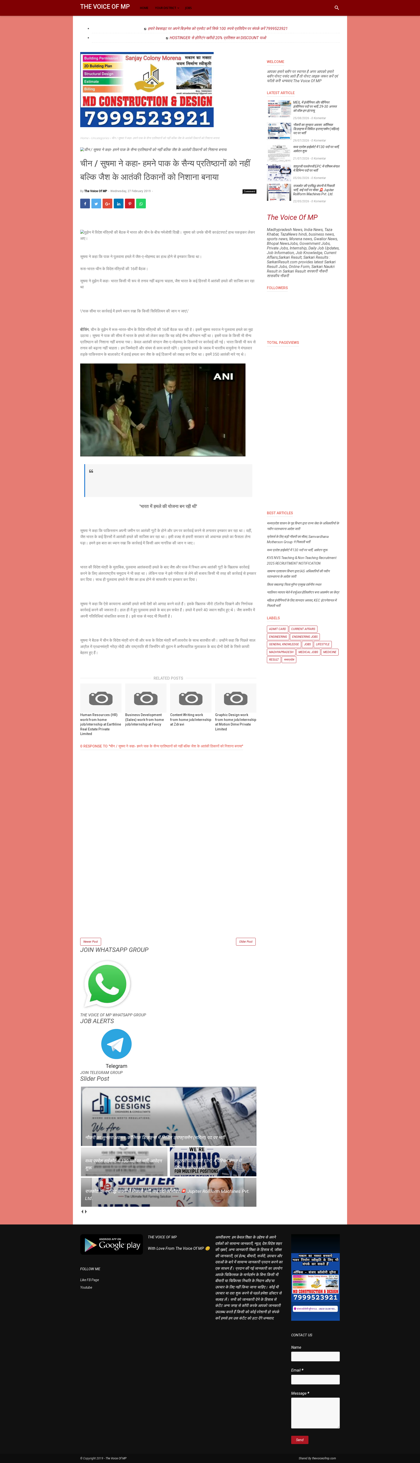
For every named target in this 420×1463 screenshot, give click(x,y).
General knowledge (284, 644)
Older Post (246, 941)
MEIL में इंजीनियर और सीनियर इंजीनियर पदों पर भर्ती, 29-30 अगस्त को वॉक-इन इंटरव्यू (315, 106)
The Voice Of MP (105, 6)
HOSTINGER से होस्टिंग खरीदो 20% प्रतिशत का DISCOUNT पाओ (218, 37)
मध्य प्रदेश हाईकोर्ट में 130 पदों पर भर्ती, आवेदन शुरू (316, 149)
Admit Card (277, 629)
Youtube (86, 1287)
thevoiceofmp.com (324, 1458)
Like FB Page (89, 1280)
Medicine (329, 652)
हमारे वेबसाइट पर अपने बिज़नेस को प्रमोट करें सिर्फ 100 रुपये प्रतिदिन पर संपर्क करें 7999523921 (218, 28)
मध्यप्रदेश (289, 659)
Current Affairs (303, 629)
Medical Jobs (308, 652)
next (86, 1212)
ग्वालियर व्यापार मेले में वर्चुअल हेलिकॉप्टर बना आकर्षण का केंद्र (303, 592)
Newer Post (90, 941)
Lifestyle (323, 644)
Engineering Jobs (305, 636)
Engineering (278, 636)
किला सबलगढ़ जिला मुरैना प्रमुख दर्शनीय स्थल (294, 584)
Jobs (307, 644)
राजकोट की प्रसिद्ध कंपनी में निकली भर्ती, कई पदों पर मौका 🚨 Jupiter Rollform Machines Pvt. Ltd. (313, 190)
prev (82, 1212)
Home (84, 138)
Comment (249, 191)
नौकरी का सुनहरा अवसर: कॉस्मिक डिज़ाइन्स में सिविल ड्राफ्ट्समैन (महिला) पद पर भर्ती (316, 129)
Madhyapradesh (281, 652)
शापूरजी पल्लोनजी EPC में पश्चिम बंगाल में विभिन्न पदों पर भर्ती (316, 168)
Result (274, 659)
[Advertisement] (168, 903)
